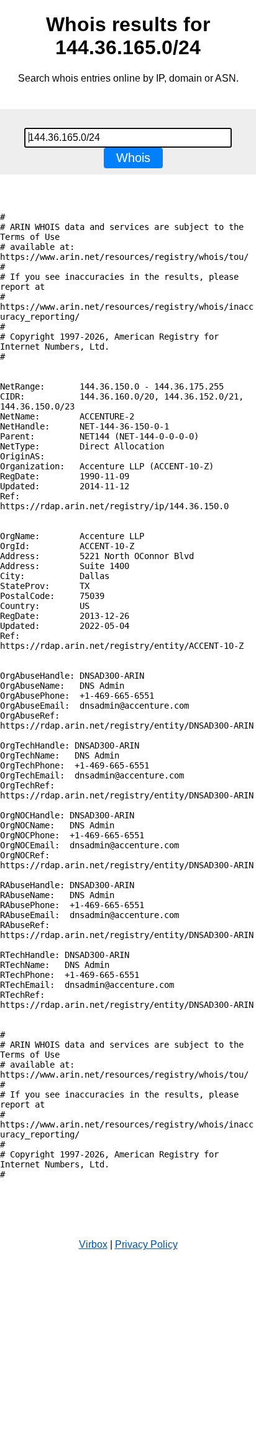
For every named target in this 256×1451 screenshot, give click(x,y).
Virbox (93, 1244)
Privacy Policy (146, 1244)
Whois (133, 158)
